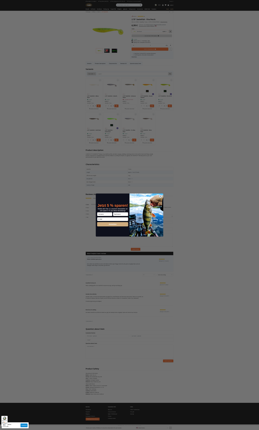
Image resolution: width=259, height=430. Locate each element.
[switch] (4, 425)
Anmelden (113, 224)
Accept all (24, 425)
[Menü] (7, 416)
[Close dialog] (160, 196)
